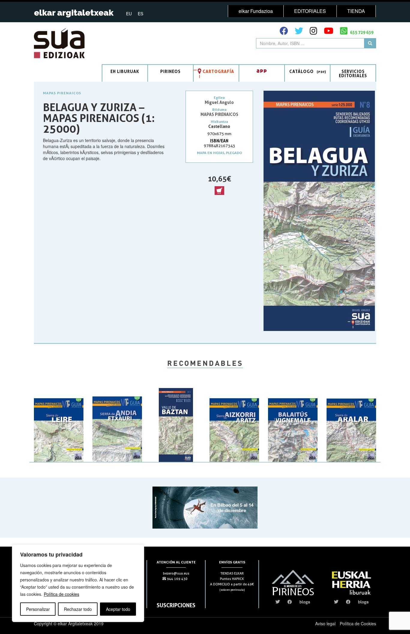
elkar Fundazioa (256, 11)
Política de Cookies (358, 623)
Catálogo (301, 71)
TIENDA (356, 11)
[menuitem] (129, 13)
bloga (305, 601)
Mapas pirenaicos (62, 93)
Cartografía (218, 71)
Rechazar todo (78, 609)
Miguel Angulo (219, 102)
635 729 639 (361, 32)
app (261, 70)
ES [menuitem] (140, 14)
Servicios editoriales (353, 73)
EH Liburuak (124, 71)
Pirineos (170, 71)
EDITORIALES (310, 11)
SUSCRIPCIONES (176, 605)
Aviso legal (325, 623)
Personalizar (38, 609)
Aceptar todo (118, 609)
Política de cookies (61, 594)
